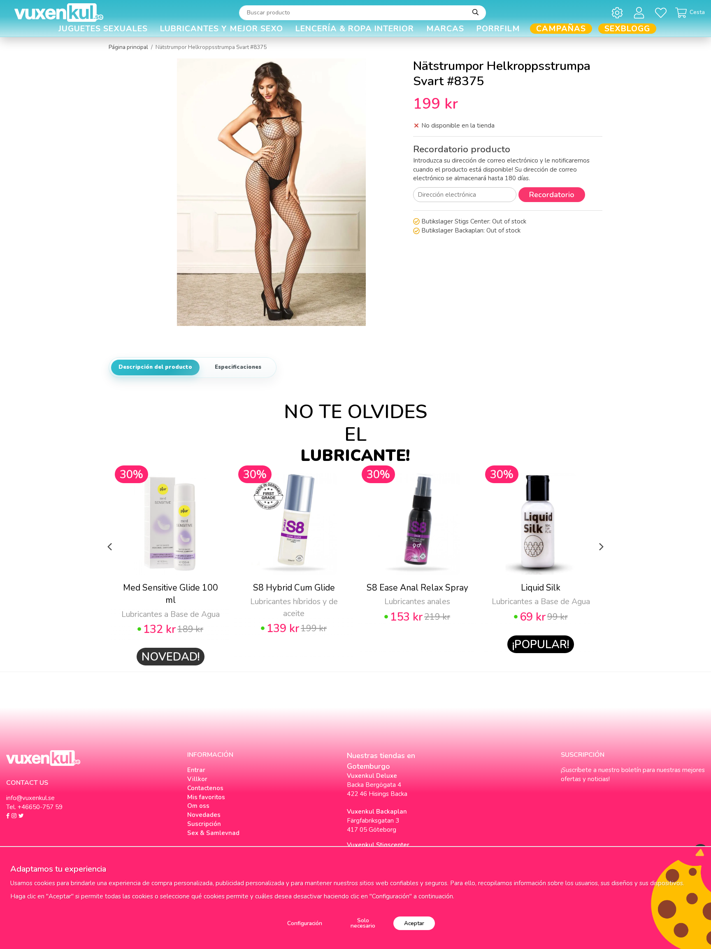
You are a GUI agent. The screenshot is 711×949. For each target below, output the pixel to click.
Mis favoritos (206, 797)
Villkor (197, 779)
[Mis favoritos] (662, 12)
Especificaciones (238, 367)
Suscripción (204, 824)
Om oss (198, 806)
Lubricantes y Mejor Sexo (221, 28)
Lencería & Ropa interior (354, 28)
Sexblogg (627, 28)
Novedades (204, 815)
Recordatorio (551, 195)
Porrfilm (498, 28)
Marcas (445, 28)
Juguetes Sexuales (103, 28)
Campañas (561, 28)
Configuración (304, 923)
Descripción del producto (155, 367)
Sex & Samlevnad (213, 833)
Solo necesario (363, 923)
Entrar (196, 770)
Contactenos (205, 788)
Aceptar (414, 923)
